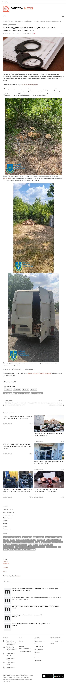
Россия (51, 537)
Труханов (6, 539)
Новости (5, 24)
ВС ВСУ (6, 537)
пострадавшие (43, 544)
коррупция (52, 542)
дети (12, 542)
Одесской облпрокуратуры (30, 84)
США (60, 537)
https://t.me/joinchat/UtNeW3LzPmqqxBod (39, 373)
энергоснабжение (30, 549)
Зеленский (41, 537)
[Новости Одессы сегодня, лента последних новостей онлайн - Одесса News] (33, 9)
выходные (6, 542)
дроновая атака (24, 542)
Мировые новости (7, 515)
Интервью (5, 520)
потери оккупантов (9, 547)
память (25, 544)
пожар (30, 544)
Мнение (5, 526)
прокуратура (26, 393)
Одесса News (7, 178)
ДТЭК (34, 537)
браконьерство (8, 393)
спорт (47, 547)
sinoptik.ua (17, 576)
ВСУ (11, 537)
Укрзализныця (38, 393)
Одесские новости (12, 24)
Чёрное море (32, 539)
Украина (12, 539)
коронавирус (44, 542)
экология (11, 549)
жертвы (32, 542)
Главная (21, 641)
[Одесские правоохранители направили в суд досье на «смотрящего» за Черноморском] (18, 472)
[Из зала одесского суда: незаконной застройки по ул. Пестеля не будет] (49, 472)
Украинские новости (8, 512)
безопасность (41, 539)
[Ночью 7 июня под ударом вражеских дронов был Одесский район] (49, 444)
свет (36, 547)
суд (32, 393)
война (58, 539)
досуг (16, 542)
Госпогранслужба (27, 537)
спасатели (41, 547)
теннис (5, 549)
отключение (18, 544)
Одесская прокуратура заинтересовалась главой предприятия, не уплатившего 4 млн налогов (17, 446)
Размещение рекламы (25, 651)
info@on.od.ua (10, 647)
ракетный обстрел (28, 547)
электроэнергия (20, 549)
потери (50, 544)
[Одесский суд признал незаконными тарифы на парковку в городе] (49, 416)
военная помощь (50, 539)
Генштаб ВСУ (17, 537)
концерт (37, 542)
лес (14, 393)
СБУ (56, 537)
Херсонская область (21, 539)
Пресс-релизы (7, 529)
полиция (19, 393)
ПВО (46, 537)
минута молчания (8, 544)
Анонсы (5, 523)
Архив (20, 644)
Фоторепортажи (7, 518)
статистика (54, 547)
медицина (59, 542)
